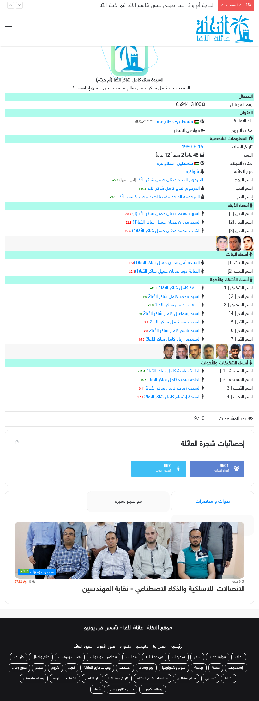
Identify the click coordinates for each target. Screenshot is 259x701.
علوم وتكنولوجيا (173, 668)
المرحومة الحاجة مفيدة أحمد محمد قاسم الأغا (159, 197)
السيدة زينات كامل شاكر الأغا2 (173, 388)
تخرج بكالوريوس (122, 689)
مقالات (131, 657)
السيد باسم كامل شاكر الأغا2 (174, 331)
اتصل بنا (159, 646)
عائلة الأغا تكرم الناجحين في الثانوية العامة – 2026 (162, 6)
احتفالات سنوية (64, 678)
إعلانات (124, 668)
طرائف (19, 657)
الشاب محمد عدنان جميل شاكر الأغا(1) (166, 231)
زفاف (239, 657)
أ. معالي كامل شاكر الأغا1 (177, 305)
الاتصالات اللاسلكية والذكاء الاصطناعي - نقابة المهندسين (163, 589)
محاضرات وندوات (103, 657)
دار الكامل (92, 678)
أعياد (71, 668)
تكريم (55, 668)
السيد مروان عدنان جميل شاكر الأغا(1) (166, 222)
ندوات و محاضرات (213, 501)
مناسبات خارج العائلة (152, 678)
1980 (187, 147)
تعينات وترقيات (69, 657)
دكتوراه (125, 646)
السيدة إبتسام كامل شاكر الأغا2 (172, 397)
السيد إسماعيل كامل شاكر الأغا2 (171, 314)
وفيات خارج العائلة (97, 668)
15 (200, 147)
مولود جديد (217, 657)
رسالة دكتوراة (152, 689)
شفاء (97, 689)
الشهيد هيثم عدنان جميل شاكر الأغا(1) (166, 214)
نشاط (229, 678)
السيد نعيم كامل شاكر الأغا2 (175, 322)
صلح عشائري (186, 678)
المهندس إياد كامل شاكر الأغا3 (173, 339)
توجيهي (210, 678)
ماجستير (142, 646)
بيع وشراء (146, 668)
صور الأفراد (106, 646)
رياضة (198, 668)
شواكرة (192, 172)
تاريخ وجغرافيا (118, 678)
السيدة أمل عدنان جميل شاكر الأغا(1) (167, 263)
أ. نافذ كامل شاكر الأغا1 (179, 288)
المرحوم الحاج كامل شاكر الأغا (173, 188)
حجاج (39, 668)
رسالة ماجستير (33, 678)
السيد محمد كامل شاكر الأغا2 (174, 296)
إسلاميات (236, 668)
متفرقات (178, 657)
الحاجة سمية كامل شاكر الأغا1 (174, 380)
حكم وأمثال (41, 657)
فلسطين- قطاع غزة (175, 122)
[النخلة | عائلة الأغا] (225, 29)
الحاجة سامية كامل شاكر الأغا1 (173, 371)
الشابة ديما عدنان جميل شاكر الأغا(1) (167, 271)
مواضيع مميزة (128, 501)
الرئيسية (177, 646)
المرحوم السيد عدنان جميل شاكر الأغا (170, 180)
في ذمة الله (154, 657)
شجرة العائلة (83, 646)
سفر (197, 657)
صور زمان (19, 668)
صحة (216, 668)
